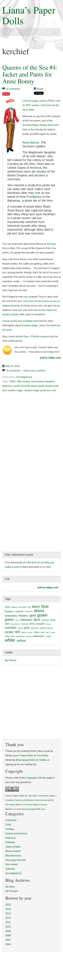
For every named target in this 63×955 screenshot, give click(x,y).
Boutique (9, 611)
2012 (8, 917)
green (9, 620)
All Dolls (10, 886)
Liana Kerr (33, 796)
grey (17, 620)
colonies (40, 171)
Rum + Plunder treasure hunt (39, 336)
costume (19, 611)
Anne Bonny (30, 142)
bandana (50, 381)
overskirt (10, 627)
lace (36, 620)
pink (27, 627)
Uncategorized (24, 377)
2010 (8, 926)
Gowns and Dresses (16, 833)
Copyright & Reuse (36, 777)
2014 (8, 909)
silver (7, 636)
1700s (12, 381)
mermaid (24, 624)
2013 (8, 913)
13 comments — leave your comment (25, 370)
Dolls (8, 824)
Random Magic (30, 325)
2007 (8, 940)
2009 (8, 931)
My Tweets (10, 660)
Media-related (12, 851)
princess (35, 628)
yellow (21, 640)
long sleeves (15, 624)
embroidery (11, 615)
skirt (12, 636)
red (54, 390)
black (36, 606)
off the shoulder (36, 623)
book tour (7, 386)
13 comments (12, 89)
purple (9, 632)
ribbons (24, 632)
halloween (26, 619)
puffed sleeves (46, 628)
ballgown (14, 607)
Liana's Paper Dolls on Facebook (30, 755)
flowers (23, 615)
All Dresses (11, 891)
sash (42, 632)
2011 (8, 922)
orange (48, 624)
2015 (8, 904)
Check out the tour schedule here (20, 321)
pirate (41, 386)
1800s (7, 607)
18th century (23, 381)
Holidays (10, 842)
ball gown (23, 607)
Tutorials (10, 868)
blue (45, 606)
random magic (15, 390)
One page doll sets (15, 860)
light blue (45, 620)
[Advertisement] (28, 423)
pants (34, 386)
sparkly (28, 636)
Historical (10, 838)
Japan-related (12, 846)
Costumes (29, 611)
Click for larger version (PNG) (38, 100)
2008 (8, 935)
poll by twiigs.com (50, 357)
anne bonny (37, 381)
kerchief (25, 386)
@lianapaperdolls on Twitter (31, 760)
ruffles (36, 632)
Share (39, 89)
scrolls (52, 632)
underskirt (38, 636)
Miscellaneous (13, 855)
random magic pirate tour (37, 390)
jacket (16, 386)
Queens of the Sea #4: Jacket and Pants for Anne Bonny (29, 74)
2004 (8, 944)
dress (39, 610)
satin (47, 632)
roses (30, 632)
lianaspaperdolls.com (35, 809)
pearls (20, 628)
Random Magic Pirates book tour (40, 125)
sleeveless (20, 636)
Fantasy (9, 829)
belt (29, 607)
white (10, 640)
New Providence (31, 196)
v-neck (48, 636)
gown (42, 615)
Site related (11, 864)
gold (33, 615)
